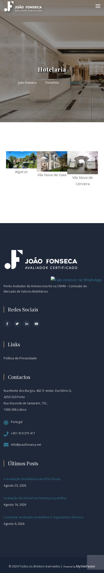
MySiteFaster (85, 566)
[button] (10, 169)
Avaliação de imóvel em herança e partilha (35, 498)
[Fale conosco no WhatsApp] (76, 279)
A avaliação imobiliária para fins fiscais (32, 479)
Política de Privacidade (20, 358)
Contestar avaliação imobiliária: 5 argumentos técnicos (44, 517)
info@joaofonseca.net (26, 445)
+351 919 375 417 (23, 433)
